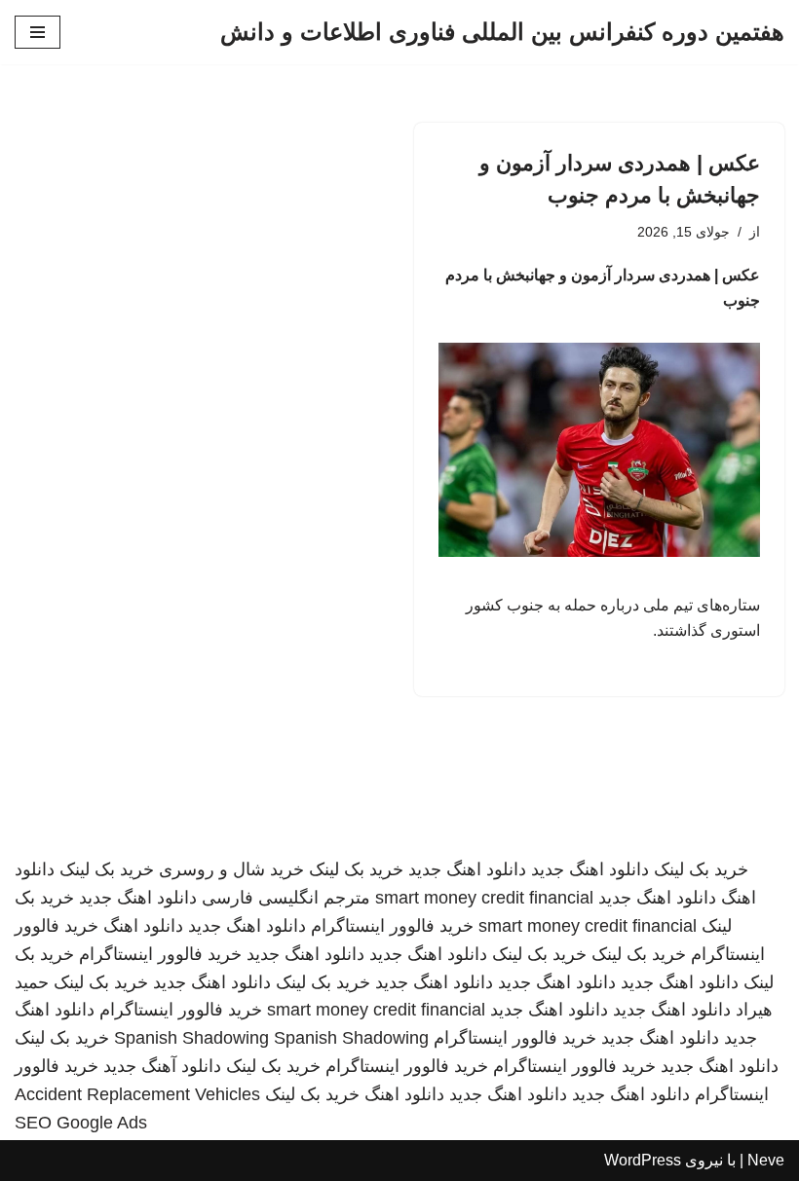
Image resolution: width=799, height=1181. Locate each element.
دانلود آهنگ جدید (162, 1066)
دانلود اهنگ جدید (590, 869)
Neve (765, 1160)
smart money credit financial (484, 897)
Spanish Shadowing (191, 1038)
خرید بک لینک (701, 869)
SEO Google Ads (81, 1122)
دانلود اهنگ (143, 926)
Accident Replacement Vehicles (137, 1094)
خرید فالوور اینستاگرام (392, 926)
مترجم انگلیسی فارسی (286, 897)
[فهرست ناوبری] (37, 32)
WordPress (642, 1160)
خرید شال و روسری (231, 869)
